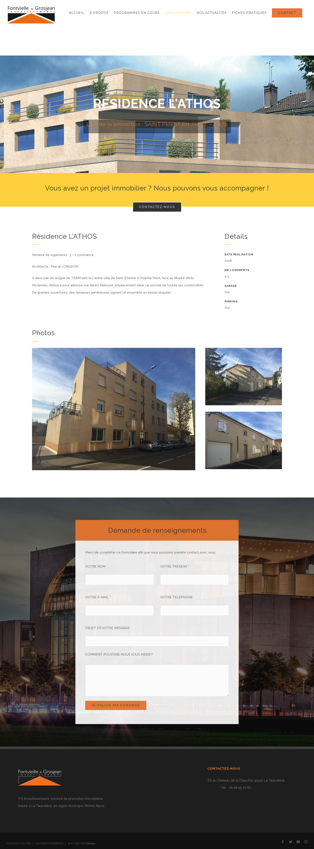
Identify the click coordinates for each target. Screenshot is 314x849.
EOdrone (90, 843)
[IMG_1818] (243, 415)
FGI (29, 843)
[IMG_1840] (113, 351)
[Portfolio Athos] (157, 114)
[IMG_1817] (243, 351)
